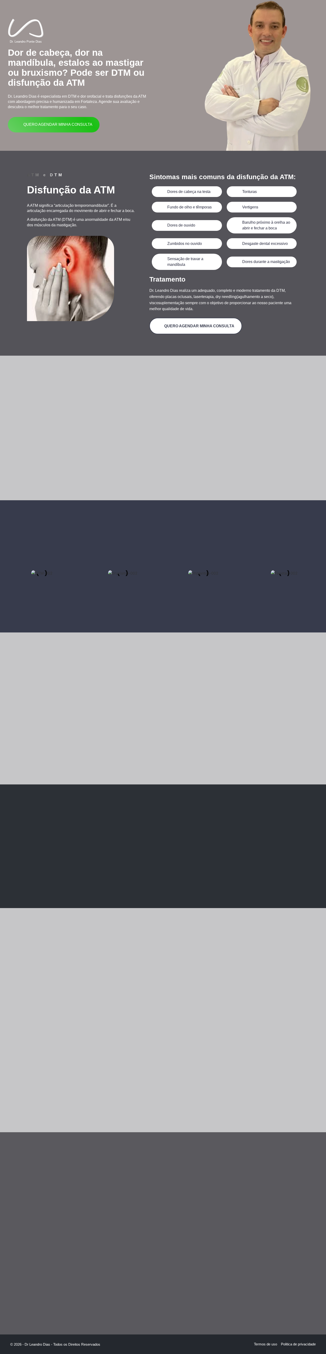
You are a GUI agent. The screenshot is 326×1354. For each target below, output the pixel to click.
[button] (6, 567)
